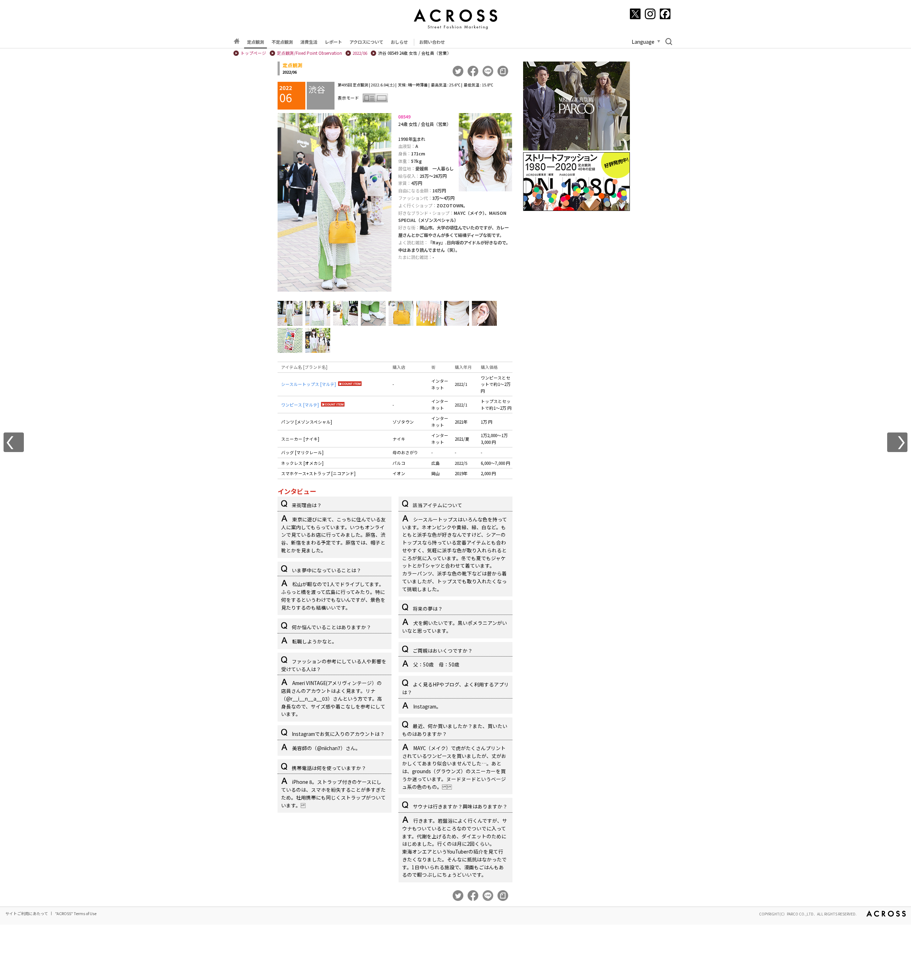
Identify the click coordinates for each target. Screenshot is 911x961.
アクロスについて (366, 42)
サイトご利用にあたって (26, 913)
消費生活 (308, 42)
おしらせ (399, 42)
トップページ (253, 53)
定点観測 (255, 42)
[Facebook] (665, 14)
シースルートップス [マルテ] (308, 384)
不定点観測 (282, 42)
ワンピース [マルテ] (300, 405)
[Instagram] (650, 14)
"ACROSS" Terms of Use (75, 913)
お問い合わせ (432, 42)
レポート (333, 42)
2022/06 (360, 53)
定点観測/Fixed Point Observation (309, 53)
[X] (635, 14)
